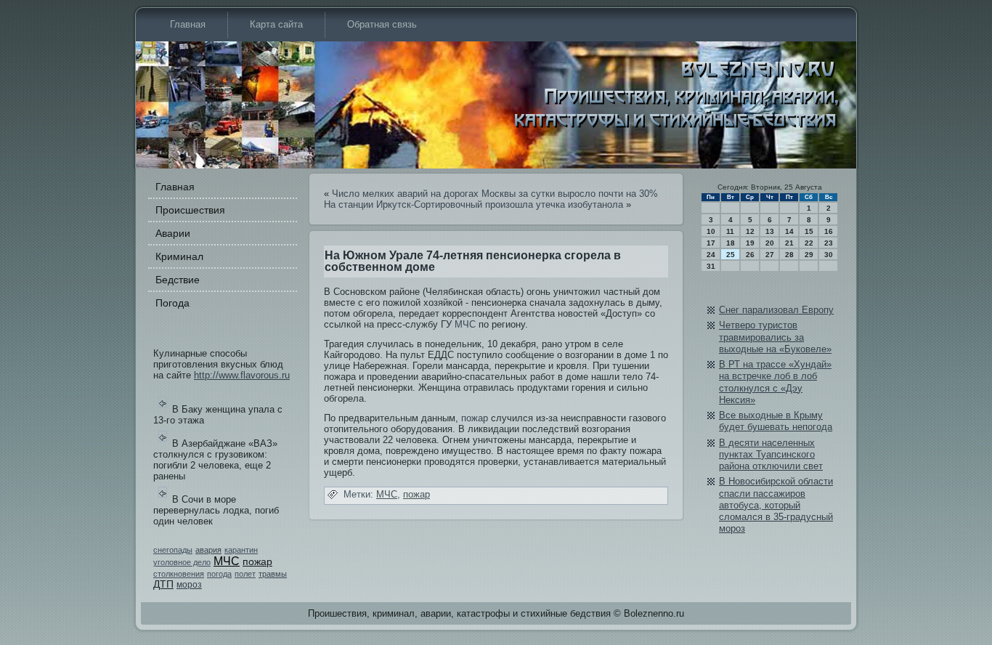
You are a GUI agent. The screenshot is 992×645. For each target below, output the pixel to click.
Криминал (179, 256)
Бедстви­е (177, 279)
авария (208, 549)
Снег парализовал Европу (776, 309)
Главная (188, 24)
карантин (241, 549)
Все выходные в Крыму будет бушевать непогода (775, 421)
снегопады (172, 549)
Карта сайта (276, 24)
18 (730, 243)
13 (769, 231)
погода (219, 573)
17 (711, 243)
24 (711, 255)
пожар (257, 561)
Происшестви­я (190, 210)
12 (750, 231)
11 (730, 231)
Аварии (172, 233)
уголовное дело (182, 562)
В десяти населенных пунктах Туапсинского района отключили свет (771, 454)
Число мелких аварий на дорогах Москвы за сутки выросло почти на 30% (495, 193)
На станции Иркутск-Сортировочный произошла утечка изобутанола (473, 204)
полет (245, 573)
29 (809, 255)
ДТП (163, 584)
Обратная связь (382, 24)
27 (769, 255)
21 (789, 243)
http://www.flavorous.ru (242, 375)
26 (750, 255)
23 (828, 243)
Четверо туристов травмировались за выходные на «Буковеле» (775, 337)
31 (711, 266)
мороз (189, 585)
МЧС (227, 561)
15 (809, 231)
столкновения (178, 573)
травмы (273, 573)
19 (750, 243)
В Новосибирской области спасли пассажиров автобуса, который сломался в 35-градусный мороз (776, 505)
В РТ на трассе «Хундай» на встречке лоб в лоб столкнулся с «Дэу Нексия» (775, 382)
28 (789, 255)
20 (769, 243)
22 (809, 243)
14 (789, 231)
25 (730, 255)
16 (828, 231)
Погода (172, 303)
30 (828, 255)
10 (711, 231)
